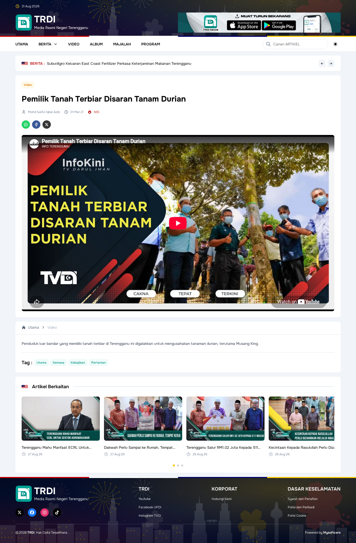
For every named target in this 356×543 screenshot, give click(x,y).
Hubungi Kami (222, 499)
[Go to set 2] (178, 465)
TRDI (30, 532)
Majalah (122, 44)
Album (96, 44)
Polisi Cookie (297, 516)
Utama (21, 44)
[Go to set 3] (182, 465)
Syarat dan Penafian (303, 499)
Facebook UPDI (150, 507)
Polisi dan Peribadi (301, 507)
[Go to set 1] (174, 465)
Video (73, 44)
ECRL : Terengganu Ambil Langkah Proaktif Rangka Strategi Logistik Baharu (110, 63)
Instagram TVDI (150, 516)
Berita (45, 44)
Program (150, 44)
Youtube (145, 499)
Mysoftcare (332, 532)
